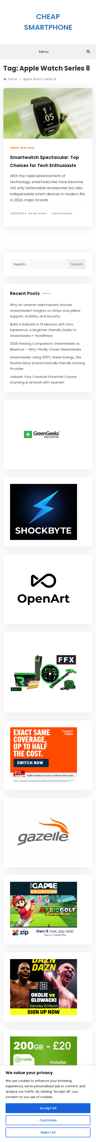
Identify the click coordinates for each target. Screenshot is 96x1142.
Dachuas (40, 213)
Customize (48, 1120)
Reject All (48, 1132)
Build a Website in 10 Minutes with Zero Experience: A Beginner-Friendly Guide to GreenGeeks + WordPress (43, 330)
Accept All (48, 1108)
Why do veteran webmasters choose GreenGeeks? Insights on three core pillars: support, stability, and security (45, 310)
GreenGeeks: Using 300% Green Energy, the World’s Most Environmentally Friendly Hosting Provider (47, 363)
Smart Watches (22, 148)
